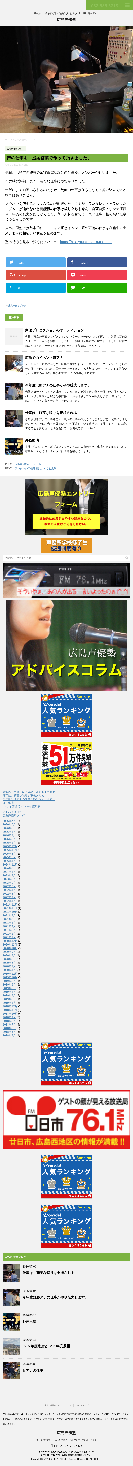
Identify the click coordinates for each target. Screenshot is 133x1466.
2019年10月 (10, 977)
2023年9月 (9, 875)
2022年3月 (9, 893)
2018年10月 (10, 1013)
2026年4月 (9, 831)
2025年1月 (9, 860)
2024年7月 (9, 868)
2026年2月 (9, 839)
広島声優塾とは (52, 1405)
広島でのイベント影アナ (44, 358)
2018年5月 (9, 1031)
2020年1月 (9, 970)
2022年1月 (9, 900)
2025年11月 (10, 850)
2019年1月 (9, 1002)
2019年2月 (9, 999)
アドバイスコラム (14, 811)
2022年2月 (9, 897)
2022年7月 (9, 886)
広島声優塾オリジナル (28, 464)
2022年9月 (9, 882)
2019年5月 (9, 988)
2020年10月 (10, 948)
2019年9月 (9, 980)
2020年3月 (9, 962)
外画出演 (32, 440)
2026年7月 (9, 820)
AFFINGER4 (95, 1459)
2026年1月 (9, 842)
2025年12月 (10, 846)
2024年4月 (9, 871)
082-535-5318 (67, 1446)
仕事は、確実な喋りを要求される (51, 413)
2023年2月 (9, 879)
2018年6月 (9, 1028)
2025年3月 (9, 857)
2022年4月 (9, 890)
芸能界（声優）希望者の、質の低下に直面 (29, 792)
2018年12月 (10, 1006)
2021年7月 (9, 919)
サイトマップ (82, 1405)
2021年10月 (10, 911)
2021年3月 (9, 930)
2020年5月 (9, 959)
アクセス (67, 1405)
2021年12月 (10, 904)
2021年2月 (9, 933)
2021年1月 (9, 937)
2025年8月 (9, 853)
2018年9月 (9, 1017)
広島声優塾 (66, 19)
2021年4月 (9, 926)
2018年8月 (9, 1020)
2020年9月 (9, 951)
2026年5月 (9, 828)
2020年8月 (9, 955)
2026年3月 (9, 835)
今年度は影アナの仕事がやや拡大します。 (58, 385)
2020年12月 (10, 940)
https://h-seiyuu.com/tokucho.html (86, 242)
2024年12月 (10, 864)
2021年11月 (10, 908)
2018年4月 (9, 1035)
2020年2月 (9, 966)
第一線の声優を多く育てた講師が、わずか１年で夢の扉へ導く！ (66, 1440)
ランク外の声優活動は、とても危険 (35, 468)
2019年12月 (10, 973)
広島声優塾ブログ (17, 305)
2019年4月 (9, 991)
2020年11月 (10, 944)
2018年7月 (9, 1024)
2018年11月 (10, 1010)
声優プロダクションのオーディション (54, 330)
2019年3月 (9, 995)
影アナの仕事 (33, 1370)
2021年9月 (9, 915)
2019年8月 (9, 984)
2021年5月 (9, 922)
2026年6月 (9, 824)
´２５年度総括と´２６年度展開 (21, 806)
